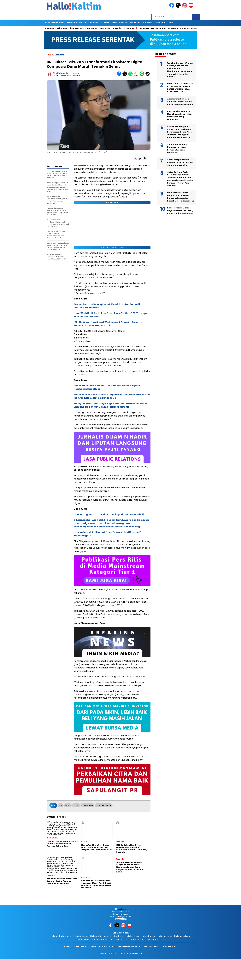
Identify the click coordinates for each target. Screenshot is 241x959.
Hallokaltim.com (165, 936)
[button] (135, 158)
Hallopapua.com (136, 939)
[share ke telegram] (137, 75)
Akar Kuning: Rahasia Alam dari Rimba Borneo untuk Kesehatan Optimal (180, 102)
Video (170, 22)
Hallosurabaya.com (155, 939)
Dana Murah (87, 805)
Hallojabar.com (149, 936)
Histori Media (151, 946)
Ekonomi (93, 22)
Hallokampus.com (105, 939)
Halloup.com (65, 936)
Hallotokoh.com (117, 936)
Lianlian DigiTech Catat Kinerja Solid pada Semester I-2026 (109, 514)
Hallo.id (54, 936)
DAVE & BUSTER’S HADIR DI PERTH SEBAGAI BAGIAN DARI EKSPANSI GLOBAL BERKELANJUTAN (180, 87)
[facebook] (172, 7)
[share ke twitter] (125, 75)
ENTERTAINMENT (119, 22)
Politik (82, 22)
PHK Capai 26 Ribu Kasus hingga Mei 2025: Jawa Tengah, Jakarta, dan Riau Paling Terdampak (66, 28)
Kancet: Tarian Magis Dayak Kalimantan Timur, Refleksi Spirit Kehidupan (180, 211)
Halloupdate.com (81, 936)
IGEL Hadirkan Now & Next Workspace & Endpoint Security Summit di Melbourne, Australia (108, 324)
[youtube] (191, 7)
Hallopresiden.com (99, 936)
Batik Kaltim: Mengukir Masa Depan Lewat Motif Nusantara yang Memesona (179, 115)
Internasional (146, 22)
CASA (76, 805)
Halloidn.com (121, 939)
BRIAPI (67, 805)
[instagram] (185, 7)
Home (47, 22)
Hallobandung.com (86, 939)
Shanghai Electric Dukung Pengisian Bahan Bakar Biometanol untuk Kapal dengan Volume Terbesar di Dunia (110, 405)
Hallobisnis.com (133, 936)
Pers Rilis (161, 22)
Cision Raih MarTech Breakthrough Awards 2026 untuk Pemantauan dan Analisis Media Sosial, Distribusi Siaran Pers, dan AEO (180, 179)
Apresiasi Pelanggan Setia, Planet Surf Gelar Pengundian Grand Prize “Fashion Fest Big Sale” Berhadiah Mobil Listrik (179, 132)
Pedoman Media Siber (129, 946)
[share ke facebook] (119, 75)
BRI (60, 805)
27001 (113, 544)
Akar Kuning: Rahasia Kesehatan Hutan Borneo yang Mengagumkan (180, 162)
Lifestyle (104, 22)
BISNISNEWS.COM (84, 165)
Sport (132, 22)
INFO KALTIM (58, 22)
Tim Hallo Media (60, 73)
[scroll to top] (231, 954)
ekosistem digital (103, 805)
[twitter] (179, 7)
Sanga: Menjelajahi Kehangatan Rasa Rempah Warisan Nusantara (177, 148)
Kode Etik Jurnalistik (102, 946)
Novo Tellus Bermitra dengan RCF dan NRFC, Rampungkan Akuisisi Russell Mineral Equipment (180, 196)
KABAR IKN (72, 22)
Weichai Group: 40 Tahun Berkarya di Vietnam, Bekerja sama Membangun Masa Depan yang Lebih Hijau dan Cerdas (180, 70)
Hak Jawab (169, 946)
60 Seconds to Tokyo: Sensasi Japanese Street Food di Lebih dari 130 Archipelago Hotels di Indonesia (112, 396)
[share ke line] (142, 75)
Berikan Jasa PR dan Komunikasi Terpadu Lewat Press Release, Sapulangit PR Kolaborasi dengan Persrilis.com (169, 28)
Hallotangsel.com (182, 936)
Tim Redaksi (80, 946)
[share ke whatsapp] (131, 75)
